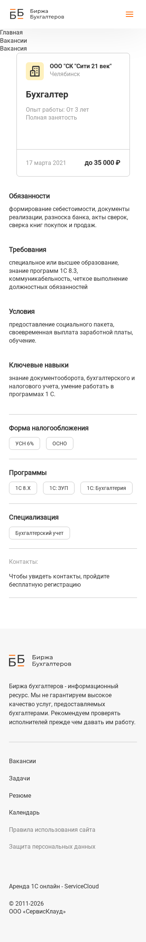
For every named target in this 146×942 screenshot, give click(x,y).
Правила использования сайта (52, 829)
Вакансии (22, 761)
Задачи (19, 778)
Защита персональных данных (52, 846)
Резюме (20, 795)
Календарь (24, 812)
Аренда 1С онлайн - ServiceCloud (54, 886)
